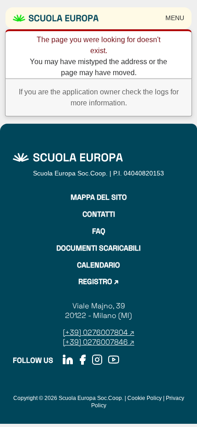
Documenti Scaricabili (98, 248)
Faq (98, 231)
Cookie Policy (144, 398)
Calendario (98, 265)
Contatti (98, 214)
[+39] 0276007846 (95, 342)
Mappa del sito (99, 197)
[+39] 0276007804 (96, 332)
